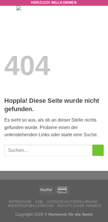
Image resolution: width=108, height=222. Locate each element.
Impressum (20, 202)
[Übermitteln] (98, 150)
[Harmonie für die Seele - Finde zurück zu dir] (47, 16)
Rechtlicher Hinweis (80, 206)
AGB (39, 202)
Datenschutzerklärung (72, 202)
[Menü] (7, 16)
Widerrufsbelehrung (31, 206)
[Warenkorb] (101, 16)
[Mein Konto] (88, 15)
